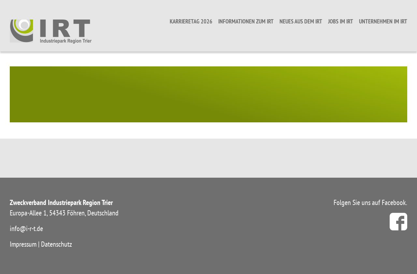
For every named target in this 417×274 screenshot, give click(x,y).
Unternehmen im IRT (383, 21)
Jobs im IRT (340, 21)
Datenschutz (56, 244)
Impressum (23, 244)
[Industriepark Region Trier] (51, 31)
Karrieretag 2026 (191, 21)
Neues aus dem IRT (301, 21)
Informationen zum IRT (246, 21)
